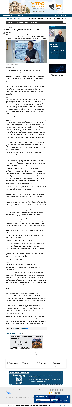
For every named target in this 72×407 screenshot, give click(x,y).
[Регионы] (56, 15)
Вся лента (60, 405)
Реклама (30, 389)
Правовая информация (43, 390)
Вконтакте (23, 328)
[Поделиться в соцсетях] (4, 38)
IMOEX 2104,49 (19, 18)
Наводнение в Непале (56, 18)
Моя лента (12, 405)
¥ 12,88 (14, 18)
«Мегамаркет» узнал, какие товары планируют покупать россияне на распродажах (13, 365)
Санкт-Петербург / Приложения (11, 26)
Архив (20, 390)
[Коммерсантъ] (9, 15)
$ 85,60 (7, 18)
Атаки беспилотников (32, 18)
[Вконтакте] (53, 390)
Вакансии (30, 390)
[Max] (63, 390)
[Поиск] (63, 15)
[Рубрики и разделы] (65, 15)
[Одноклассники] (58, 390)
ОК (64, 22)
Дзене (15, 328)
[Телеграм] (50, 390)
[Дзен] (55, 390)
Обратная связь (42, 389)
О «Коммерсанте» (22, 389)
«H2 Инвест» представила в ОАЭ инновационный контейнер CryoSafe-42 (42, 365)
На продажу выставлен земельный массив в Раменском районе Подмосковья (28, 365)
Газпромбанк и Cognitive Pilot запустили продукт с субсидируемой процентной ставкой (57, 365)
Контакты (21, 392)
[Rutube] (60, 390)
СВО (62, 18)
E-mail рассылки (42, 392)
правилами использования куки (30, 22)
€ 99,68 (11, 18)
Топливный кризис (40, 18)
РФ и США (25, 18)
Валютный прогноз (48, 18)
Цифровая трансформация (56, 75)
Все (14, 360)
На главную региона (20, 15)
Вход (61, 15)
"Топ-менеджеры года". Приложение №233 (14, 333)
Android (30, 392)
